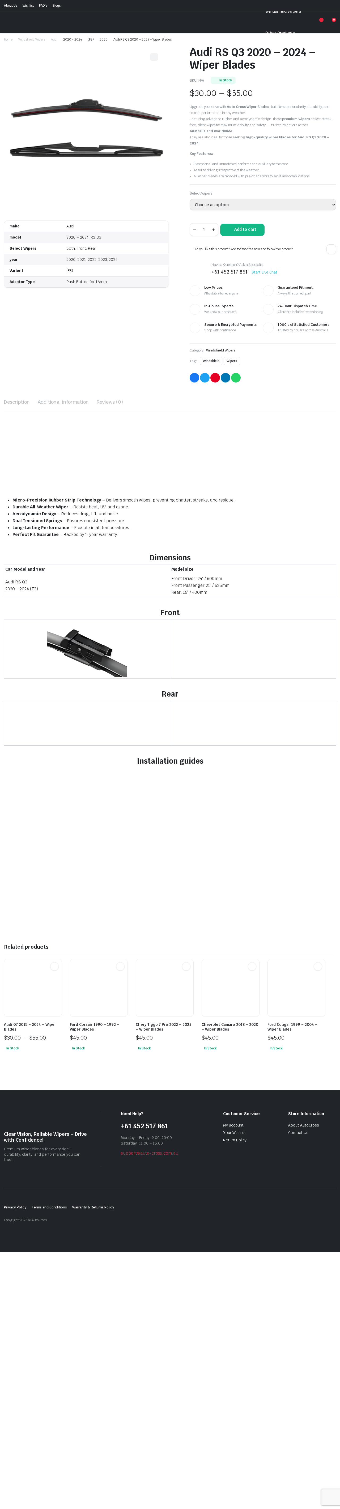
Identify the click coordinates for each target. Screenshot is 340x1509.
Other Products (280, 33)
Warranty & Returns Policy (93, 1207)
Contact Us (298, 1132)
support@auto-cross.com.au (149, 1153)
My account (233, 1125)
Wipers (232, 361)
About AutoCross (303, 1125)
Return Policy (234, 1140)
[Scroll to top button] (328, 1497)
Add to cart (245, 229)
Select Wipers (201, 193)
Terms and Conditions (49, 1207)
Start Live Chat (265, 272)
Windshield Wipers (283, 11)
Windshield (211, 361)
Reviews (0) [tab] (110, 402)
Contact (272, 54)
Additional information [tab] (63, 402)
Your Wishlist (234, 1132)
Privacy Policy (15, 1207)
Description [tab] (17, 402)
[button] (331, 249)
